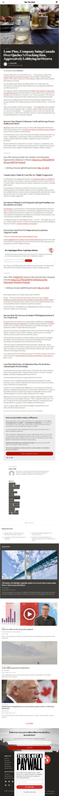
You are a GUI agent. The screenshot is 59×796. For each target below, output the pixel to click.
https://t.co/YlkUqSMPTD (43, 160)
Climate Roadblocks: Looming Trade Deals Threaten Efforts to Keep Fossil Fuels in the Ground (28, 298)
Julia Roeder (6, 587)
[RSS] (9, 785)
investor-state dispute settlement (14, 497)
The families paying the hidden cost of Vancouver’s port (42, 533)
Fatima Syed (6, 711)
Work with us (7, 762)
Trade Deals (15, 513)
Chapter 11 (16, 485)
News (3, 581)
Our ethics (7, 764)
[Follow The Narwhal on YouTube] (13, 781)
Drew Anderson (6, 631)
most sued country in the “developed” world (24, 236)
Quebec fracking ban (14, 507)
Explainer (5, 704)
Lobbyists (11, 500)
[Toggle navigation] (3, 2)
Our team (6, 760)
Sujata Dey (40, 107)
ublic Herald (40, 411)
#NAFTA (14, 162)
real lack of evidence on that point (27, 223)
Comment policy (51, 791)
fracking (11, 490)
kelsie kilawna (6, 670)
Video (3, 627)
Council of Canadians (14, 488)
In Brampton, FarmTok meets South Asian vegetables (14, 538)
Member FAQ (7, 768)
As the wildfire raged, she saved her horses (16, 668)
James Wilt (13, 63)
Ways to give (7, 766)
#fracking (18, 282)
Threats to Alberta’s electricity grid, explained (17, 629)
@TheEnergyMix (40, 280)
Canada (11, 485)
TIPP (17, 511)
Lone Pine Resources (14, 502)
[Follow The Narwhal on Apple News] (6, 785)
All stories (29, 723)
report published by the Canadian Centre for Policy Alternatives (23, 239)
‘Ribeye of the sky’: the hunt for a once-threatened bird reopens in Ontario (14, 533)
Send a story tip (8, 776)
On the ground (7, 666)
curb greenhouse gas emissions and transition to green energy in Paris (28, 356)
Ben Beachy (7, 127)
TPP (10, 513)
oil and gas (16, 504)
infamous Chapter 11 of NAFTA (43, 179)
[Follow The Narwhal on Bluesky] (6, 781)
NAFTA (10, 504)
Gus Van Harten (8, 208)
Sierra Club (11, 509)
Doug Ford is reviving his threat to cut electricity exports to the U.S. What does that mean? (43, 539)
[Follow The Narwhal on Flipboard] (9, 781)
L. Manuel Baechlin (17, 631)
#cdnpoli (21, 162)
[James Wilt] (6, 64)
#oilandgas (8, 282)
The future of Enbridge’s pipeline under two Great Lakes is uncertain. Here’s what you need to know (29, 584)
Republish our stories (9, 778)
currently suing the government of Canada (16, 77)
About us (6, 758)
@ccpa (6, 162)
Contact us (7, 774)
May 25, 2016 (43, 168)
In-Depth (7, 48)
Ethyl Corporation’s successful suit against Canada (39, 129)
